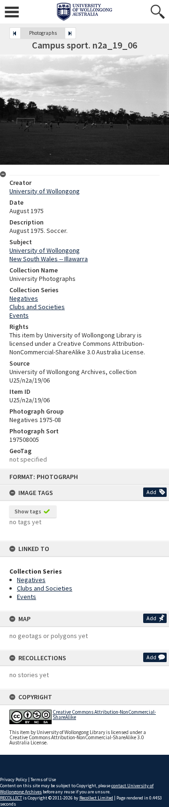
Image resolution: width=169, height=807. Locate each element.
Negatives (31, 579)
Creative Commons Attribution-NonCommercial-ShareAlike (104, 714)
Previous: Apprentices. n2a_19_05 (15, 33)
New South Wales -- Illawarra (48, 259)
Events (26, 596)
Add (151, 491)
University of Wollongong (44, 191)
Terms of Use (43, 779)
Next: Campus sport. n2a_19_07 (70, 33)
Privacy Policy (13, 779)
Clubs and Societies (44, 588)
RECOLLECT (11, 798)
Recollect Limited (96, 798)
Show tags (28, 511)
